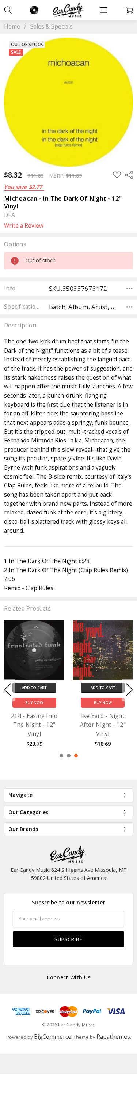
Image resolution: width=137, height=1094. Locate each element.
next (129, 690)
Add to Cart (34, 687)
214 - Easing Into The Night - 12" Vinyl (34, 725)
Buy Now (34, 702)
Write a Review (23, 226)
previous (7, 690)
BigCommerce (52, 1037)
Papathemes (113, 1037)
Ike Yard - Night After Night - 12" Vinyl (103, 725)
